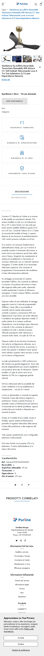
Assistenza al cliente (22, 560)
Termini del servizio (22, 580)
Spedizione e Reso (10, 94)
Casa (4, 9)
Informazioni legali (22, 584)
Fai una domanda (28, 94)
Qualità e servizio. (22, 552)
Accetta (21, 637)
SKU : (4, 108)
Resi (22, 592)
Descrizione (22, 191)
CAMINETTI (22, 609)
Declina (21, 644)
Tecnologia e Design (22, 556)
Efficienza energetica (22, 568)
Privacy (22, 588)
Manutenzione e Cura (22, 564)
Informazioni (18, 197)
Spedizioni (22, 596)
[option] (22, 38)
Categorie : (6, 112)
